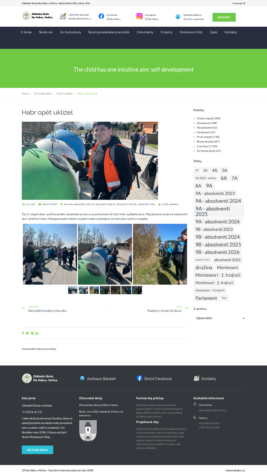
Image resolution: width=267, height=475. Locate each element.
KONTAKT (224, 17)
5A (224, 170)
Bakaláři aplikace (192, 14)
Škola (224, 298)
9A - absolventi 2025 (80, 204)
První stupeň (204, 136)
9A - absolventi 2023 (215, 193)
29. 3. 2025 (30, 204)
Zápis (213, 32)
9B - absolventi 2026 (144, 204)
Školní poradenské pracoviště (109, 32)
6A (224, 178)
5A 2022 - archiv (205, 178)
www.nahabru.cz (235, 470)
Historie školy (37, 450)
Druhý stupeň (49, 204)
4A (214, 170)
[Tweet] (27, 333)
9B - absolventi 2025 (123, 204)
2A (196, 170)
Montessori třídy (191, 32)
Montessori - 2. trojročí (214, 282)
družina (203, 267)
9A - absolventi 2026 (102, 204)
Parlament (203, 132)
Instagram (150, 14)
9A (68, 204)
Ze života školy (70, 32)
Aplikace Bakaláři (101, 379)
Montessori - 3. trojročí (209, 290)
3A (205, 170)
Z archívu (202, 146)
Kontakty (230, 32)
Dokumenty (145, 32)
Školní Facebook (158, 379)
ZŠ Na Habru (113, 19)
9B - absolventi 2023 (214, 229)
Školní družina (205, 141)
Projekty (166, 32)
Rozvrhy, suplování (193, 19)
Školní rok (46, 32)
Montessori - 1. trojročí (217, 275)
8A (65, 204)
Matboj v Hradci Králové (164, 311)
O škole (26, 32)
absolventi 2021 (202, 259)
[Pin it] (32, 333)
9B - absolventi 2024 (217, 237)
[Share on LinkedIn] (36, 333)
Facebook (111, 14)
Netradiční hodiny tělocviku (47, 311)
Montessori (204, 123)
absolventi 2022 (227, 260)
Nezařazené (204, 127)
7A (234, 178)
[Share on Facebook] (23, 333)
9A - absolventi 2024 (218, 201)
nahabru (174, 204)
